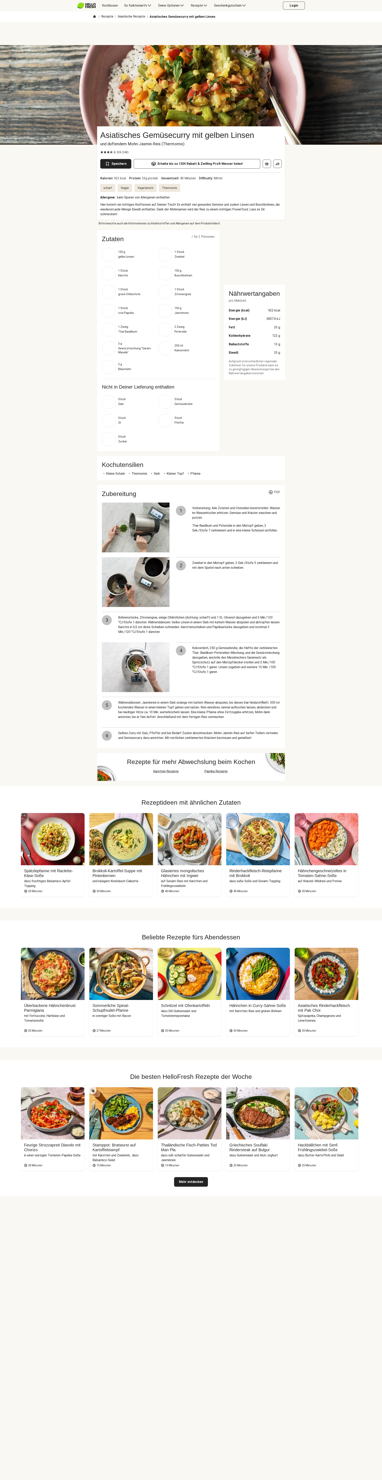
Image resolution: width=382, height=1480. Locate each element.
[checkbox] (101, 152)
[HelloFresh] (86, 6)
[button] (158, 239)
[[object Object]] (267, 164)
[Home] (94, 17)
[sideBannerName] (254, 255)
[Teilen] (277, 164)
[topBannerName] (191, 34)
